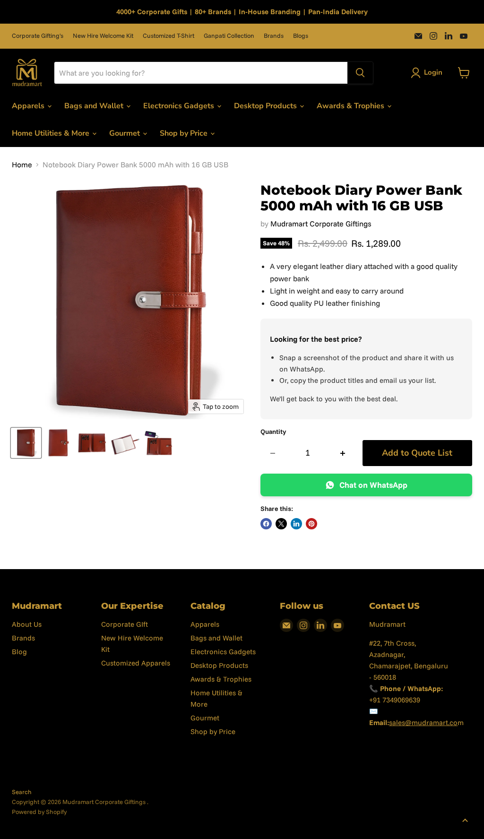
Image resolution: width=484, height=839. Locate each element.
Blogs (300, 35)
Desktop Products (266, 106)
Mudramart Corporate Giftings (321, 223)
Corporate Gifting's (37, 35)
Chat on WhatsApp (373, 485)
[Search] (360, 73)
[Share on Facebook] (266, 523)
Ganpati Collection (229, 35)
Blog (19, 651)
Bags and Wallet (94, 106)
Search (22, 792)
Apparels (29, 106)
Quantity (273, 431)
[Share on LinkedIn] (296, 523)
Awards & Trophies (351, 106)
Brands (274, 35)
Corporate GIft (124, 624)
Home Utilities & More (51, 133)
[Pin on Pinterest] (311, 523)
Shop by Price (184, 133)
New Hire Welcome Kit (103, 35)
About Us (27, 624)
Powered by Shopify (39, 811)
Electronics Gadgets (179, 106)
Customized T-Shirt (168, 35)
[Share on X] (281, 523)
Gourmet (125, 133)
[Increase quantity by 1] (343, 453)
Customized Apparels (135, 662)
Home (22, 164)
